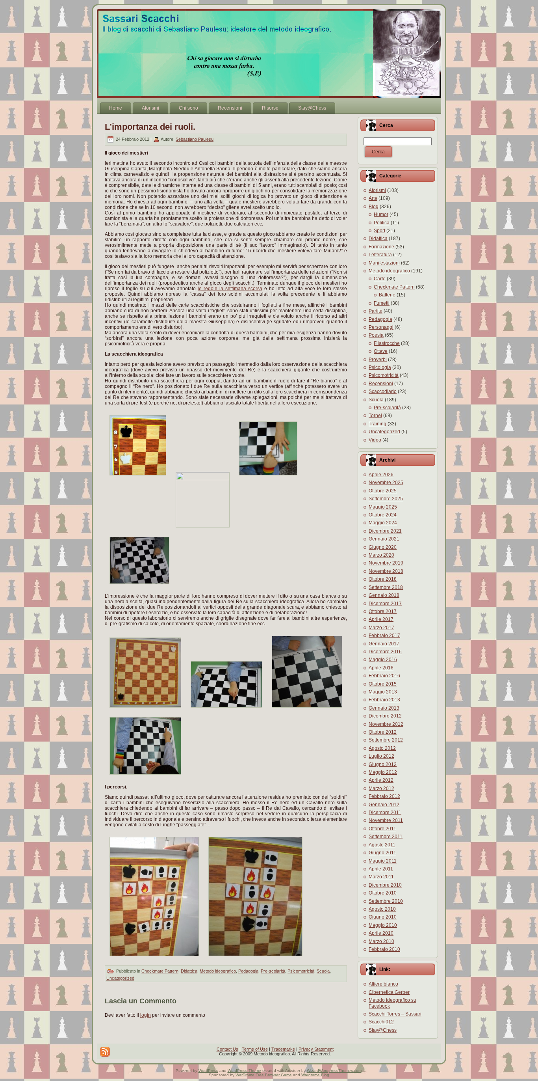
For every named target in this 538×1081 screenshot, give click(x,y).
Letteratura (380, 254)
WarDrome (245, 1075)
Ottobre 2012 (383, 732)
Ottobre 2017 (383, 611)
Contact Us (227, 1049)
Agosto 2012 (382, 748)
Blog (373, 206)
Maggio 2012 (383, 772)
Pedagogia (248, 971)
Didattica (189, 971)
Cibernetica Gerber (389, 992)
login (145, 1015)
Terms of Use (255, 1049)
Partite (375, 311)
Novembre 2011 (386, 820)
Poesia (376, 335)
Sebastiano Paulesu (194, 139)
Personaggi (381, 327)
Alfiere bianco (383, 984)
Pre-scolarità (273, 971)
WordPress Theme (244, 1070)
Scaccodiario (383, 391)
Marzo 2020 (381, 555)
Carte (380, 278)
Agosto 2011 (382, 845)
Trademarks (283, 1049)
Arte (373, 198)
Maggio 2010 (383, 925)
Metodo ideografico (218, 971)
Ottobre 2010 (383, 893)
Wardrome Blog (315, 1075)
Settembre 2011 (386, 836)
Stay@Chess (383, 1030)
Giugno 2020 (383, 547)
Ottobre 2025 (383, 491)
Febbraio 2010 (384, 949)
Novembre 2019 (386, 563)
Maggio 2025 (383, 507)
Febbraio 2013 (384, 700)
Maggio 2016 (383, 659)
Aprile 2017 (381, 619)
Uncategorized (120, 978)
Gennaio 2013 (384, 708)
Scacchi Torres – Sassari (395, 1014)
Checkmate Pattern (159, 971)
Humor (381, 214)
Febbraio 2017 (384, 635)
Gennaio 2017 (384, 644)
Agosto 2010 (382, 909)
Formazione (381, 247)
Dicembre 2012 (385, 716)
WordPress (208, 1070)
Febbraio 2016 (384, 675)
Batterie (387, 295)
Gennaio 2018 (384, 595)
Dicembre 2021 (385, 531)
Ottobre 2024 (383, 515)
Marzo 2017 (381, 627)
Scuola (323, 971)
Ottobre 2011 (382, 828)
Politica (382, 223)
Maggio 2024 (383, 523)
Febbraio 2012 (384, 796)
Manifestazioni (384, 263)
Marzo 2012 (381, 788)
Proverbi (378, 359)
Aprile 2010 (381, 933)
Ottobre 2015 (383, 684)
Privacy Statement (316, 1049)
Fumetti (382, 303)
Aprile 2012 (381, 780)
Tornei (375, 415)
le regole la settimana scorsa (230, 288)
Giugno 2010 (383, 917)
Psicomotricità (301, 971)
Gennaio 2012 (384, 804)
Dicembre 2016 (385, 651)
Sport (379, 230)
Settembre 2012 (386, 740)
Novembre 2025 (386, 482)
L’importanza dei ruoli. (150, 127)
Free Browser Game (274, 1075)
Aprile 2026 (381, 474)
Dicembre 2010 (385, 885)
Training (377, 424)
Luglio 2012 (381, 756)
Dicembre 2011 (385, 812)
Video (375, 440)
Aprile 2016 (381, 668)
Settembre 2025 (386, 498)
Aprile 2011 (381, 869)
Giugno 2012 (383, 764)
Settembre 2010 (386, 901)
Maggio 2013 (383, 692)
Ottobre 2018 (383, 579)
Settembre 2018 (386, 587)
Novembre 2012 (386, 724)
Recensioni (381, 383)
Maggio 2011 (383, 861)
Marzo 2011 (381, 877)
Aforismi (377, 190)
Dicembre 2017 (385, 603)
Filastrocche (387, 343)
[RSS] (105, 1052)
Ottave (381, 351)
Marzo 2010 (381, 941)
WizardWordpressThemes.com (334, 1070)
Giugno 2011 (382, 852)
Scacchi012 (381, 1022)
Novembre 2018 (386, 571)
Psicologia (380, 367)
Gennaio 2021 (384, 539)
